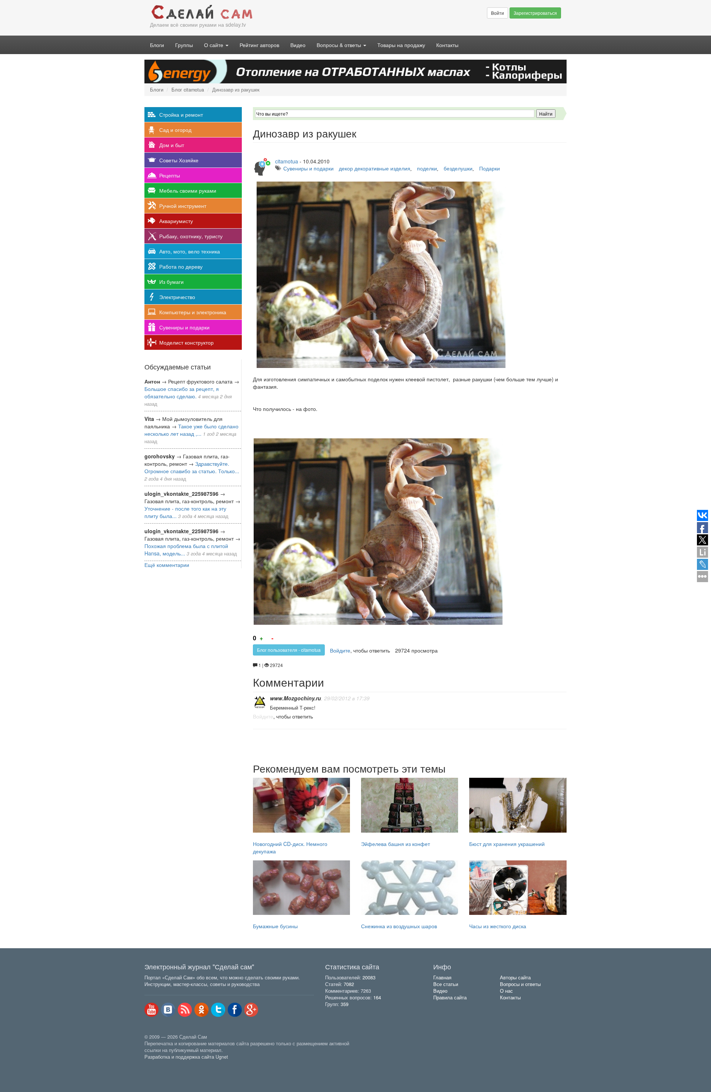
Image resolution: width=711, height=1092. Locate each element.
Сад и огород (175, 129)
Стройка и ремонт (181, 114)
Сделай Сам (250, 12)
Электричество (177, 297)
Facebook (235, 1010)
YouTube (151, 1010)
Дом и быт (171, 145)
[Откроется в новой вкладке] (160, 1065)
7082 (349, 984)
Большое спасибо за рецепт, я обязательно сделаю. (181, 392)
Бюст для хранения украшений (507, 843)
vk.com (168, 1010)
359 (344, 1004)
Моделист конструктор (186, 342)
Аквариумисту (176, 221)
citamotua (286, 161)
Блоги (157, 45)
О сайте (214, 45)
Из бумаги (171, 281)
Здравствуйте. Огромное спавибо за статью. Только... (191, 467)
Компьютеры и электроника (192, 312)
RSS (185, 1010)
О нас (506, 991)
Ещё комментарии (166, 564)
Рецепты (169, 175)
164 (377, 997)
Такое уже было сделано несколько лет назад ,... (191, 429)
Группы (184, 45)
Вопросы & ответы (340, 45)
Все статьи (445, 984)
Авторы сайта (515, 977)
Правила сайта (450, 997)
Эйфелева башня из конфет (395, 843)
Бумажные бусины (275, 926)
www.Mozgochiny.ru (295, 698)
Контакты (447, 45)
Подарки (489, 168)
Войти (497, 13)
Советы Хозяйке (178, 160)
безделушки (458, 168)
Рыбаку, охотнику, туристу (191, 236)
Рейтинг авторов (259, 45)
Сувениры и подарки (184, 327)
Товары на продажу (401, 45)
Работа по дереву (181, 266)
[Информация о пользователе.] (259, 702)
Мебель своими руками (187, 190)
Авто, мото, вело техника (189, 251)
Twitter (218, 1010)
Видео (298, 45)
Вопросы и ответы (520, 984)
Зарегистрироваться (535, 13)
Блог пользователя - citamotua (289, 650)
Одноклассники (201, 1010)
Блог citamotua (187, 89)
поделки (427, 168)
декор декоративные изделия (374, 168)
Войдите (340, 650)
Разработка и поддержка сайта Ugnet (186, 1056)
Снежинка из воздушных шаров (399, 926)
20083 (369, 977)
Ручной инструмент (182, 205)
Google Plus (251, 1010)
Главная (442, 977)
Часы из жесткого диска (497, 926)
